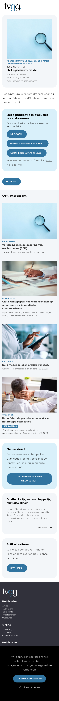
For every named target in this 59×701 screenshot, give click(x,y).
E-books (6, 632)
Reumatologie (14, 77)
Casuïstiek (7, 415)
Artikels (5, 606)
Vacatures (7, 617)
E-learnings (7, 629)
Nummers (7, 608)
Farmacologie (9, 252)
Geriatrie (6, 368)
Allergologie (8, 315)
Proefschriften (9, 614)
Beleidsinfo (8, 241)
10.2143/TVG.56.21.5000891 (24, 81)
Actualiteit (8, 298)
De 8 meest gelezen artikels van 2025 (25, 365)
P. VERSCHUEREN (16, 74)
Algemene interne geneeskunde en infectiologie (26, 312)
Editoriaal (8, 361)
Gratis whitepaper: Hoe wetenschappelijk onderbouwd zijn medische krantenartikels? (27, 305)
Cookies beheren (29, 687)
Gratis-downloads (10, 635)
